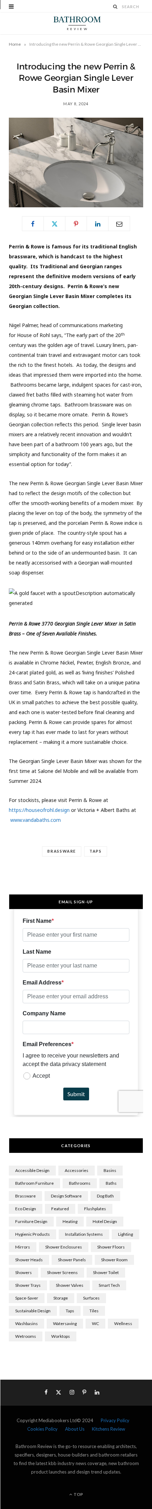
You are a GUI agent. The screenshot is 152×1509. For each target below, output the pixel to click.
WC (95, 1323)
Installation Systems (84, 1234)
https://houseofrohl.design (39, 810)
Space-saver (26, 1298)
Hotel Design (105, 1221)
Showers (23, 1272)
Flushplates (95, 1208)
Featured (60, 1208)
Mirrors (22, 1247)
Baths (111, 1183)
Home (15, 44)
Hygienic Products (32, 1234)
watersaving (65, 1323)
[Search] (115, 6)
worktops (60, 1336)
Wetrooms (25, 1336)
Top (78, 1494)
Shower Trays (28, 1285)
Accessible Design (32, 1170)
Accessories (76, 1170)
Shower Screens (62, 1272)
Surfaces (91, 1298)
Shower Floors (111, 1247)
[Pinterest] (76, 223)
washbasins (26, 1323)
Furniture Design (31, 1221)
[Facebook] (33, 223)
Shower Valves (69, 1285)
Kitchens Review (108, 1429)
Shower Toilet (106, 1272)
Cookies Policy (42, 1429)
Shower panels (72, 1259)
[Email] (119, 223)
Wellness (123, 1323)
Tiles (94, 1310)
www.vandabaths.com (35, 820)
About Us (74, 1429)
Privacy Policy (115, 1420)
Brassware (61, 851)
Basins (110, 1170)
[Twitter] (54, 223)
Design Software (66, 1196)
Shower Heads (29, 1259)
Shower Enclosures (63, 1247)
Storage (60, 1298)
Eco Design (25, 1208)
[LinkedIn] (98, 223)
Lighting (125, 1234)
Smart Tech (109, 1285)
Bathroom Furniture (34, 1183)
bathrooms (79, 1183)
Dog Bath (105, 1196)
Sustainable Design (33, 1310)
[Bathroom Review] (76, 23)
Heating (70, 1221)
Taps (95, 851)
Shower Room (114, 1259)
